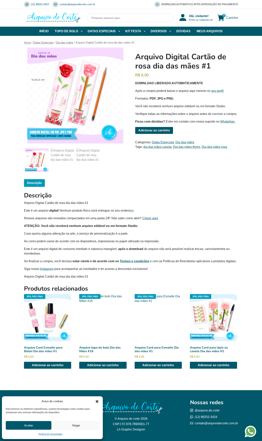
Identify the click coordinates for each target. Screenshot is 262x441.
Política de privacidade (50, 434)
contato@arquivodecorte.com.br (77, 4)
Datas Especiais (43, 42)
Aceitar (28, 425)
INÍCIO (44, 31)
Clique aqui (150, 218)
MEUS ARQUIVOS (210, 31)
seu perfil (217, 90)
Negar (76, 425)
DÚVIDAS (183, 31)
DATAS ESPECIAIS (102, 31)
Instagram (47, 268)
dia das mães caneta (157, 146)
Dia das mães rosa (214, 146)
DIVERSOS (159, 31)
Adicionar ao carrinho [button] (47, 365)
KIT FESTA (133, 31)
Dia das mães (64, 42)
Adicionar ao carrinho (154, 130)
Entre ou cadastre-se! (201, 19)
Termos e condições (134, 261)
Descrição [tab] (34, 183)
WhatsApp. (227, 121)
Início (27, 42)
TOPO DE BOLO (66, 31)
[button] (97, 401)
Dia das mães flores (186, 146)
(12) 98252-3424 (40, 4)
